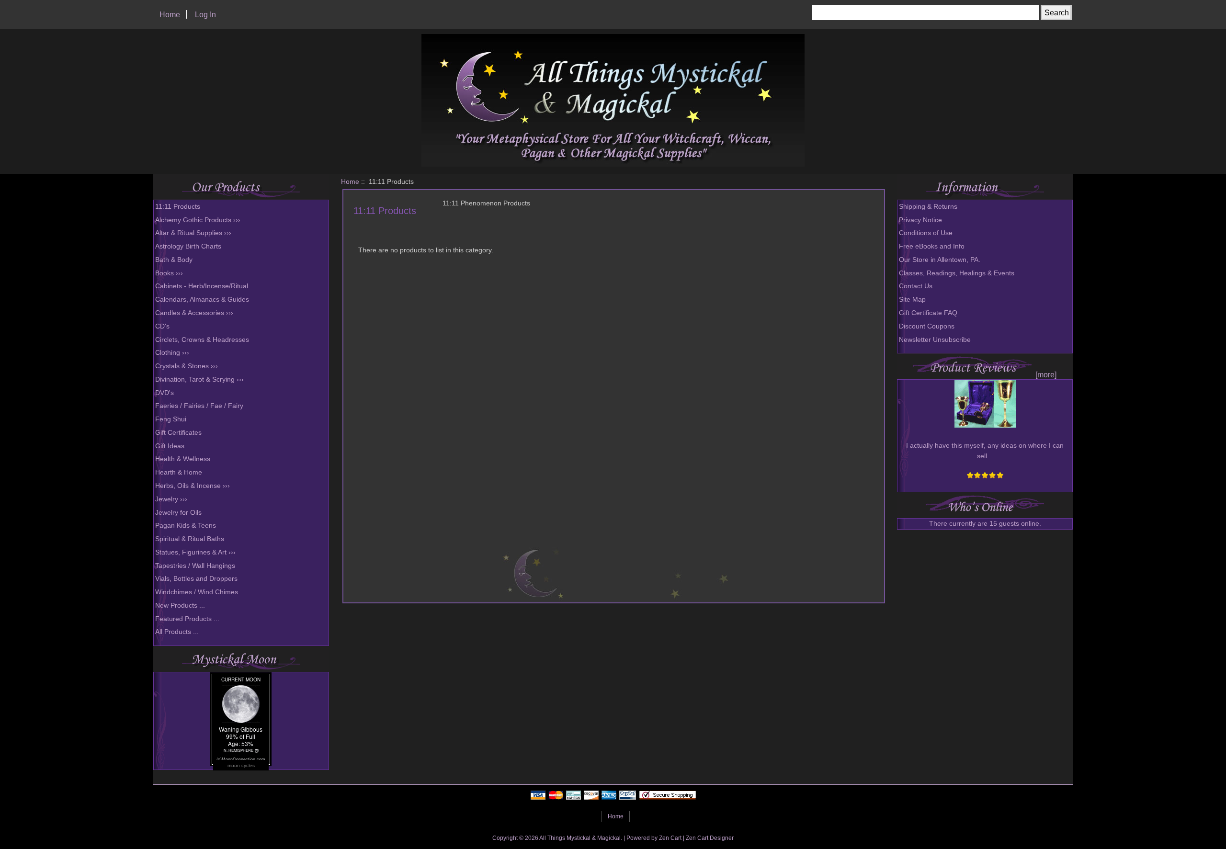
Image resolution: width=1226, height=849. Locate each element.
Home (169, 14)
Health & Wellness (182, 459)
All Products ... (177, 631)
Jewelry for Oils (178, 512)
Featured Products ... (187, 619)
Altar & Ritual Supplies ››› (193, 233)
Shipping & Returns (928, 206)
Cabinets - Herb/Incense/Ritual (201, 286)
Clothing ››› (172, 352)
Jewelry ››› (171, 499)
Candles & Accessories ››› (194, 313)
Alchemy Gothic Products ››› (197, 220)
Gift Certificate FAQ (928, 313)
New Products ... (180, 605)
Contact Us (915, 286)
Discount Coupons (926, 326)
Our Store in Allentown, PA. (939, 259)
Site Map (912, 299)
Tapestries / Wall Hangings (195, 565)
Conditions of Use (926, 233)
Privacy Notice (920, 220)
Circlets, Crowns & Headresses (202, 339)
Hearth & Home (178, 472)
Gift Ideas (169, 446)
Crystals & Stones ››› (186, 366)
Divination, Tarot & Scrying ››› (199, 379)
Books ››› (169, 273)
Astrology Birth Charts (188, 246)
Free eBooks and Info (932, 246)
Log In (205, 14)
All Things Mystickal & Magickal (580, 838)
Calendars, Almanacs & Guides (202, 299)
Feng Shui (170, 419)
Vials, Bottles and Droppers (196, 578)
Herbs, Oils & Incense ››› (192, 485)
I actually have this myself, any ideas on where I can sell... (985, 451)
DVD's (164, 392)
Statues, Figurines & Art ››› (195, 552)
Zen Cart (670, 838)
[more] (1044, 374)
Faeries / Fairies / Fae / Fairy (199, 405)
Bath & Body (174, 259)
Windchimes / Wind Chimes (196, 592)
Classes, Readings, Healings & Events (956, 273)
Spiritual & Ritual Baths (189, 539)
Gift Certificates (178, 432)
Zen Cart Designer (710, 838)
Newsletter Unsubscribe (935, 339)
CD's (162, 326)
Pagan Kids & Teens (185, 525)
